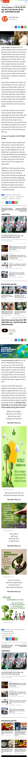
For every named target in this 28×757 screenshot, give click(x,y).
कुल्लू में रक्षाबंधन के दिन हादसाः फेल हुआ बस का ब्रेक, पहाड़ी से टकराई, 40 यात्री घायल (20, 312)
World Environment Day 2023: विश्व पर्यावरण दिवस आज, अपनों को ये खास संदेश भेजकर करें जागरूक (21, 210)
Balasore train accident (17, 194)
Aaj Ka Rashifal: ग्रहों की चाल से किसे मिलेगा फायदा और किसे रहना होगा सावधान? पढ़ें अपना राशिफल (17, 248)
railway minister (4, 198)
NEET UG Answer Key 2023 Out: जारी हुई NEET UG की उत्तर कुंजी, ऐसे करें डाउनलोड (7, 210)
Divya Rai (11, 251)
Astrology (10, 245)
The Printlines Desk (13, 17)
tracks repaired (17, 198)
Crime (16, 315)
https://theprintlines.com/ (13, 19)
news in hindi (12, 196)
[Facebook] (16, 27)
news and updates (5, 196)
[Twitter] (19, 27)
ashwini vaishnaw (8, 194)
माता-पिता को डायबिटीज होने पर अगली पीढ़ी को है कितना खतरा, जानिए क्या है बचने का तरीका (17, 265)
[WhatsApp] (25, 27)
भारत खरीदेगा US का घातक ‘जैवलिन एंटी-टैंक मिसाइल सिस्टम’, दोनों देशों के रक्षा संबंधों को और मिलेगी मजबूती (17, 257)
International (11, 254)
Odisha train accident (19, 196)
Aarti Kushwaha (7, 234)
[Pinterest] (22, 27)
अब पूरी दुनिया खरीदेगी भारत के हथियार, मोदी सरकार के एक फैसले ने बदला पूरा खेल (12, 236)
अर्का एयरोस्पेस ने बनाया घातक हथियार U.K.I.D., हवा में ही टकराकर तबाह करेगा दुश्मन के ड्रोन (17, 274)
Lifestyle (10, 262)
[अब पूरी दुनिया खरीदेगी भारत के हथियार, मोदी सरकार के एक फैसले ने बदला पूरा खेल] (14, 224)
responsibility (11, 198)
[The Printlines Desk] (5, 19)
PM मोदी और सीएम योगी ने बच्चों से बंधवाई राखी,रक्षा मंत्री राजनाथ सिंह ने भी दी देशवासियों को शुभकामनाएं (7, 312)
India (2, 234)
